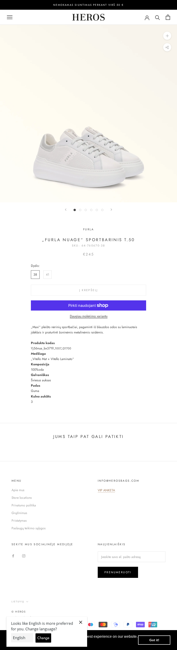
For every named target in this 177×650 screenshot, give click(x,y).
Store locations (22, 497)
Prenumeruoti (117, 572)
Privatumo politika (24, 505)
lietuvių (18, 601)
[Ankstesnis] (65, 210)
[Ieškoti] (157, 17)
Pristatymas (19, 520)
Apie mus (18, 490)
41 (47, 274)
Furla (88, 229)
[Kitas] (111, 210)
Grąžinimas (19, 513)
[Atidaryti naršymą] (9, 17)
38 (35, 274)
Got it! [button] (154, 640)
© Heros (19, 611)
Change (43, 638)
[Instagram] (23, 555)
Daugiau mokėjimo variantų (88, 316)
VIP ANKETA (106, 490)
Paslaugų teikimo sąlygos (29, 528)
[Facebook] (13, 555)
